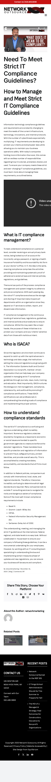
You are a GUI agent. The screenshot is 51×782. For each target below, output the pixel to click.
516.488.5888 (10, 700)
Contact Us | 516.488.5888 (25, 2)
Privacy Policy (19, 746)
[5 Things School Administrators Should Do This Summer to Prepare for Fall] (37, 636)
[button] (5, 641)
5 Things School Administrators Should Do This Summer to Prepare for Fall (36, 691)
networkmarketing (12, 569)
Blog (10, 572)
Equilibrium (33, 749)
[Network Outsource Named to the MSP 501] (13, 636)
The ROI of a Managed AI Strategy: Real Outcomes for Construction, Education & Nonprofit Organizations (35, 716)
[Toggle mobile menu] (46, 15)
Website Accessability (36, 746)
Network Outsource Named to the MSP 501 (37, 675)
